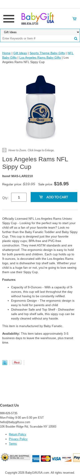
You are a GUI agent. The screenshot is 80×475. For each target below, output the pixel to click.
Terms (13, 443)
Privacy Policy (18, 439)
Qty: (5, 198)
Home (6, 53)
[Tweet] (4, 364)
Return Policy (17, 434)
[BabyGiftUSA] (40, 18)
